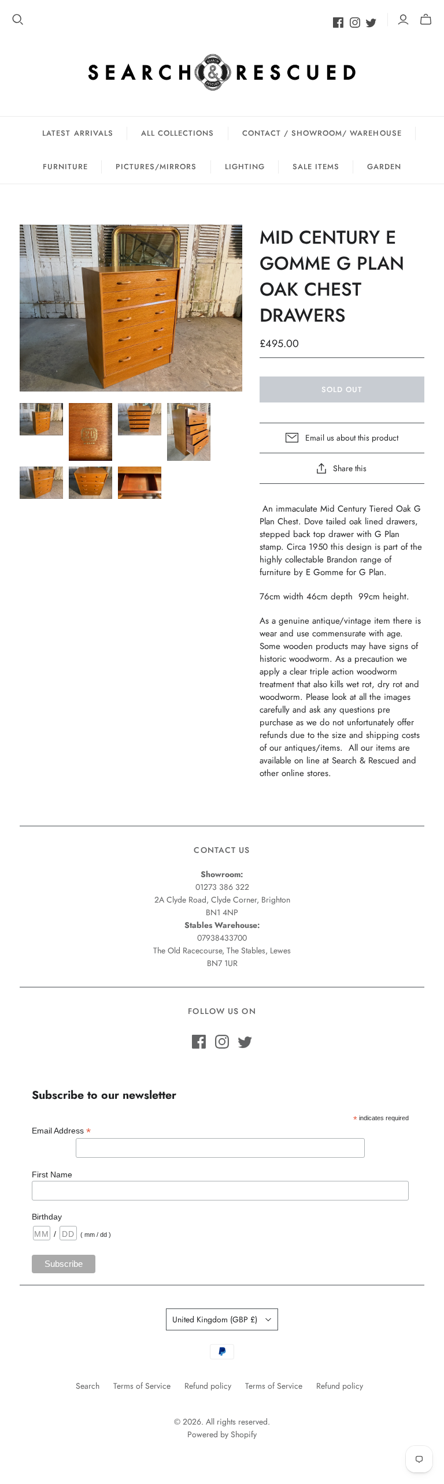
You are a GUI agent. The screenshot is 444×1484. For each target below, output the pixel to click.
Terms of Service (142, 1386)
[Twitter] (371, 22)
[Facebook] (338, 22)
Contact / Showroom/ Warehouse (322, 133)
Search (87, 1386)
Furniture (65, 166)
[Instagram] (355, 22)
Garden (384, 166)
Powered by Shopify (222, 1434)
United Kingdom (214, 1319)
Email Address (61, 1130)
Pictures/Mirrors (156, 166)
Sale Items (316, 166)
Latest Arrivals (77, 133)
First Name (52, 1174)
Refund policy (207, 1386)
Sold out (341, 389)
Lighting (245, 166)
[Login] (403, 20)
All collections (177, 133)
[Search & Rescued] (222, 72)
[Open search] (18, 19)
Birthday (47, 1216)
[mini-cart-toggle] (425, 20)
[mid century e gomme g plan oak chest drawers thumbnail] (41, 419)
